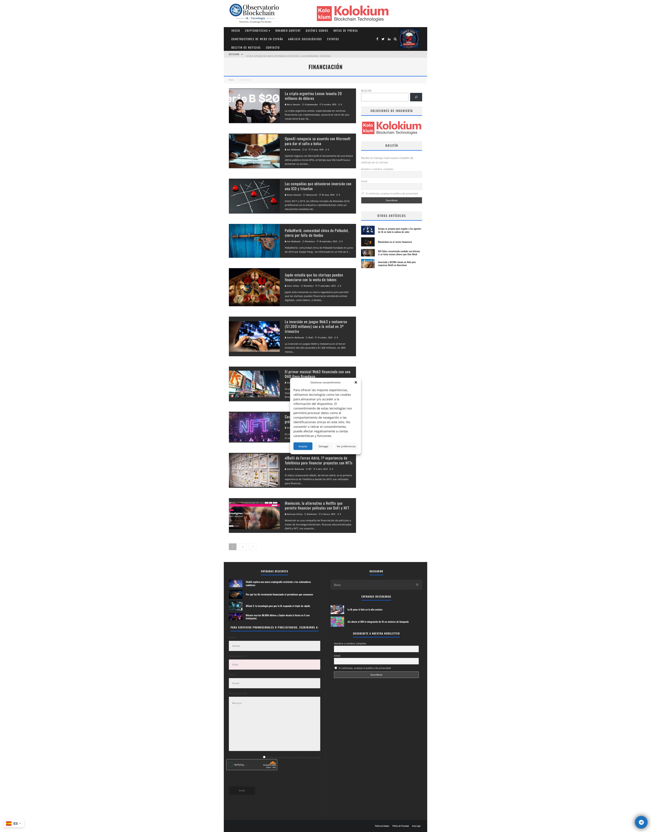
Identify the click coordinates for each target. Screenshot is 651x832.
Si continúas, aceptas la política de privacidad (391, 193)
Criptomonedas (311, 104)
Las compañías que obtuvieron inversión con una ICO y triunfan (318, 186)
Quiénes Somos (317, 30)
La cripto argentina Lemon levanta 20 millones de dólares (313, 96)
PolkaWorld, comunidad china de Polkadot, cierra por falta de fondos (317, 233)
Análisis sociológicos (305, 39)
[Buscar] (416, 97)
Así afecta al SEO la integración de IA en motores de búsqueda (378, 621)
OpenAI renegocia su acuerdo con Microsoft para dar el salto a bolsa (318, 141)
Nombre (233, 637)
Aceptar (303, 446)
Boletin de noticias (246, 47)
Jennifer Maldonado (295, 337)
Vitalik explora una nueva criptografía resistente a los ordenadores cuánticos (278, 583)
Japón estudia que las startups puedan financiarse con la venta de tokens (314, 277)
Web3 (311, 337)
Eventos (333, 39)
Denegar (324, 446)
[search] (417, 585)
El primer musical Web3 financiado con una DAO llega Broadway (317, 374)
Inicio (235, 30)
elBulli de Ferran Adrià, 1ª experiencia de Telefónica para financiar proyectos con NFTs (318, 460)
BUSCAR (366, 91)
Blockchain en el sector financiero (395, 242)
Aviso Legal (416, 826)
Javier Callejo (292, 285)
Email (364, 181)
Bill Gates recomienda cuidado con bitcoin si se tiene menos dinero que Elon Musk (399, 252)
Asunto (232, 674)
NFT (310, 469)
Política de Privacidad (400, 826)
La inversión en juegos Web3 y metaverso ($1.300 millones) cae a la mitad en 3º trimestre (316, 326)
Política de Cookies (382, 826)
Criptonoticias (256, 30)
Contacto (273, 47)
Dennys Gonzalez (294, 194)
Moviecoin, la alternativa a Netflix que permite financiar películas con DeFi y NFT (317, 505)
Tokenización (311, 195)
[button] (356, 382)
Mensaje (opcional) (238, 693)
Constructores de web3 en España (257, 39)
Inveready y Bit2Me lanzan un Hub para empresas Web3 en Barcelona (397, 263)
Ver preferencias (346, 446)
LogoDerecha (409, 38)
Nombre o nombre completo (377, 169)
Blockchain (310, 241)
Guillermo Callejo (294, 514)
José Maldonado (293, 149)
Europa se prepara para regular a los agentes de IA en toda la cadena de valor (399, 230)
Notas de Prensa (345, 30)
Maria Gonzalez (293, 104)
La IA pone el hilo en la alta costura (365, 609)
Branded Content (288, 30)
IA (306, 149)
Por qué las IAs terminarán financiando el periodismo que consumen (282, 57)
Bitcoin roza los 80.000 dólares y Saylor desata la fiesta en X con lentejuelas (278, 616)
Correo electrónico (237, 656)
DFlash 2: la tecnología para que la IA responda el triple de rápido (278, 606)
